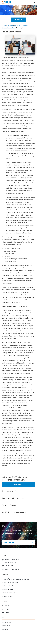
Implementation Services (9, 586)
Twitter (7, 609)
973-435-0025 (9, 566)
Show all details (18, 484)
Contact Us (18, 20)
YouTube (7, 613)
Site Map (5, 629)
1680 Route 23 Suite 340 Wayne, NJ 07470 (12, 561)
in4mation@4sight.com (12, 569)
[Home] (6, 2)
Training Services (7, 589)
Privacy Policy (6, 622)
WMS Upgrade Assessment (10, 582)
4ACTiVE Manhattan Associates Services (15, 579)
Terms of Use (6, 626)
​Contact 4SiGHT (9, 543)
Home (4, 25)
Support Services (7, 596)
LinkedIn (7, 606)
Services (10, 25)
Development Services (9, 593)
